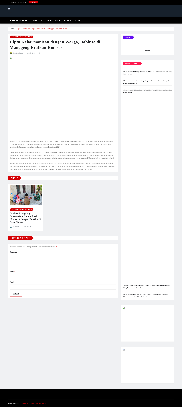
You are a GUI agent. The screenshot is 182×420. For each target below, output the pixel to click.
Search (127, 37)
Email (12, 282)
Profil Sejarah (19, 20)
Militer (38, 20)
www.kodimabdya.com (38, 403)
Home (12, 29)
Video (78, 20)
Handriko (16, 227)
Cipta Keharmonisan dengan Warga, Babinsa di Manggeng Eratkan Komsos (42, 29)
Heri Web (25, 403)
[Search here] (173, 20)
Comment (13, 252)
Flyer (67, 20)
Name (12, 271)
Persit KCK (53, 20)
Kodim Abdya (18, 53)
